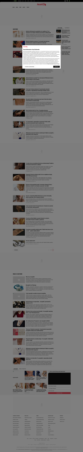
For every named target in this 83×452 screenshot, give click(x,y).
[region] (41, 57)
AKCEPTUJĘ (56, 66)
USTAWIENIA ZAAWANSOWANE (29, 66)
